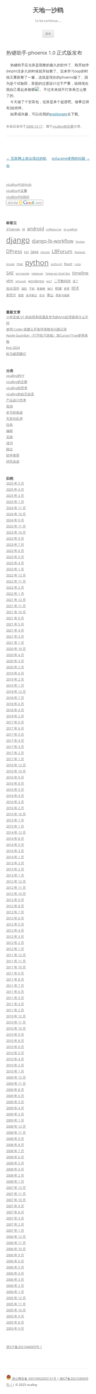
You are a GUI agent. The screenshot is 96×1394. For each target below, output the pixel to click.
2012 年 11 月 (16, 887)
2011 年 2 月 (15, 1010)
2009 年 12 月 (16, 1077)
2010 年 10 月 (16, 1028)
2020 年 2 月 (15, 667)
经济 (75, 288)
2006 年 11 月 (16, 1242)
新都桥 (41, 288)
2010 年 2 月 (15, 1065)
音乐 (42, 295)
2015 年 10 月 (16, 814)
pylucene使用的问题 (71, 158)
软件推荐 (12, 455)
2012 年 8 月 (15, 906)
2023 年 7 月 (15, 544)
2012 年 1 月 (15, 948)
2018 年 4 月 (15, 710)
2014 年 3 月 (15, 850)
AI (23, 229)
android (35, 229)
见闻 (9, 437)
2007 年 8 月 (15, 1212)
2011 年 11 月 (16, 961)
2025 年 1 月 (15, 501)
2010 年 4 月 (15, 1059)
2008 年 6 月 (15, 1157)
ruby (77, 264)
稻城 (58, 288)
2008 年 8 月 (15, 1144)
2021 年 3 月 (15, 636)
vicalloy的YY (15, 375)
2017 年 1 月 (15, 759)
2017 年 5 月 (15, 734)
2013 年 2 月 (15, 869)
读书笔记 (31, 295)
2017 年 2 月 (15, 752)
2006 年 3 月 (15, 1279)
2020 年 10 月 (16, 648)
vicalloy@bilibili (17, 196)
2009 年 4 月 (15, 1108)
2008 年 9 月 (15, 1138)
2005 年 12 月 (16, 1298)
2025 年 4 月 (15, 489)
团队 (24, 288)
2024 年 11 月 (16, 507)
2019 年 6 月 (15, 673)
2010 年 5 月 (15, 1053)
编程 (9, 430)
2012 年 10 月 (16, 893)
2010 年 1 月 (15, 1071)
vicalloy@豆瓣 (16, 190)
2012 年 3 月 (15, 936)
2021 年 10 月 (16, 612)
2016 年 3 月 (15, 801)
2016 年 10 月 (16, 771)
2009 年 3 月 (15, 1114)
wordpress (36, 281)
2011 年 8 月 (15, 979)
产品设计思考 (16, 400)
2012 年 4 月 (15, 930)
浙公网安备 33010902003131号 (34, 1378)
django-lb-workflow (52, 241)
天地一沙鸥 (48, 10)
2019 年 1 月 (15, 685)
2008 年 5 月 (15, 1163)
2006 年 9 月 (15, 1255)
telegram (37, 273)
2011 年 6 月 (15, 991)
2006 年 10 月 (16, 1249)
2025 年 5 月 (15, 483)
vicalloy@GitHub (18, 184)
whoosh (20, 281)
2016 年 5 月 (15, 789)
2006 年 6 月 (15, 1261)
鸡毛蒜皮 (12, 461)
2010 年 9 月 (15, 1034)
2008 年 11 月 (16, 1132)
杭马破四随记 (16, 353)
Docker (80, 241)
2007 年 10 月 (16, 1200)
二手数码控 (62, 281)
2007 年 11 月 (16, 1193)
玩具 (9, 424)
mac (20, 264)
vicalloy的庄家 (63, 126)
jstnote (45, 252)
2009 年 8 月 (15, 1089)
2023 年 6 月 (15, 550)
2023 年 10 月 (16, 532)
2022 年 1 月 (15, 593)
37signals (13, 229)
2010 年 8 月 (15, 1040)
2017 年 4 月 (15, 740)
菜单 (48, 33)
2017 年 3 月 (15, 746)
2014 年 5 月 (15, 844)
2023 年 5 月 (15, 556)
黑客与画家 (63, 295)
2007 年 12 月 (16, 1187)
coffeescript (53, 229)
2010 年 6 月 (15, 1046)
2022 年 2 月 (15, 587)
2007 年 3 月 (15, 1218)
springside (22, 273)
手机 (32, 288)
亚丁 (75, 281)
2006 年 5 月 (15, 1267)
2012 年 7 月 (15, 912)
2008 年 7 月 (15, 1151)
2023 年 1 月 (15, 569)
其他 (9, 406)
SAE (10, 273)
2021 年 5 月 (15, 624)
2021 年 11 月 (16, 605)
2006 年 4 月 (15, 1273)
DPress (14, 251)
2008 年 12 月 (16, 1126)
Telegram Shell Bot (57, 273)
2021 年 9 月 (15, 618)
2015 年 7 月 (15, 820)
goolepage (58, 114)
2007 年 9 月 (15, 1206)
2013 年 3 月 (15, 863)
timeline (80, 273)
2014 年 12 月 (16, 832)
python (37, 262)
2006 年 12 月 (16, 1236)
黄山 (50, 295)
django (18, 240)
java (34, 251)
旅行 (50, 288)
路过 (9, 449)
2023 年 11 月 (16, 526)
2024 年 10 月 (16, 514)
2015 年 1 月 (15, 826)
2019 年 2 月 (15, 679)
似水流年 (12, 288)
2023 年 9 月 (15, 538)
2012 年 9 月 (15, 899)
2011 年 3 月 (15, 1004)
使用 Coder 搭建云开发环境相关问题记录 (36, 329)
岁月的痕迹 (14, 412)
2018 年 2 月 (15, 716)
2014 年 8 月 (15, 838)
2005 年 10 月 (16, 1310)
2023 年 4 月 (15, 563)
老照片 (11, 295)
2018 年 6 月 (15, 703)
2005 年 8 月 (15, 1322)
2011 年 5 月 (15, 997)
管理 (66, 288)
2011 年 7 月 (15, 985)
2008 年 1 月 (15, 1181)
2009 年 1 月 (15, 1120)
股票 (21, 295)
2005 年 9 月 (15, 1316)
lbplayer (80, 252)
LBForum (62, 251)
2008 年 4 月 (15, 1169)
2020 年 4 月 (15, 654)
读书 (9, 443)
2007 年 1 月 (15, 1230)
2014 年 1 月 (15, 857)
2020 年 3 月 (15, 661)
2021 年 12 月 (16, 599)
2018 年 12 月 (16, 691)
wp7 (49, 281)
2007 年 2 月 (15, 1224)
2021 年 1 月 (15, 642)
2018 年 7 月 (15, 697)
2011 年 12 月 (16, 955)
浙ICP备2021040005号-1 (24, 1346)
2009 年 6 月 (15, 1095)
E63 (26, 252)
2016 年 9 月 (15, 777)
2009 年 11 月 (16, 1083)
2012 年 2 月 (15, 942)
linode (10, 264)
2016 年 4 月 (15, 795)
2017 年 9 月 (15, 722)
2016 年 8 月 (15, 783)
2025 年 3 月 (15, 495)
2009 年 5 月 (15, 1102)
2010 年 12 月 (16, 1016)
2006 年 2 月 (15, 1285)
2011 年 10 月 (16, 967)
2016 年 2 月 (15, 808)
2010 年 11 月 (16, 1022)
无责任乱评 (14, 418)
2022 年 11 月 (16, 581)
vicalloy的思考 (16, 388)
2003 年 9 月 (15, 1328)
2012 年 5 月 (15, 924)
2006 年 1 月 (15, 1291)
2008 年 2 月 (15, 1175)
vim (9, 280)
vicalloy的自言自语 (20, 394)
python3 (56, 264)
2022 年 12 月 (16, 575)
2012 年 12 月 (16, 881)
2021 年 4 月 (15, 630)
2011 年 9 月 (15, 973)
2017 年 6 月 (15, 728)
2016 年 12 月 (16, 765)
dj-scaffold (70, 229)
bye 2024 (13, 347)
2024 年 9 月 (15, 520)
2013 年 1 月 (15, 875)
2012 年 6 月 (15, 918)
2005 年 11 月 (16, 1304)
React (68, 264)
